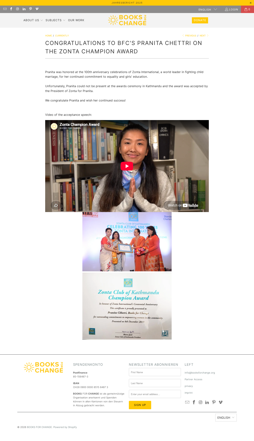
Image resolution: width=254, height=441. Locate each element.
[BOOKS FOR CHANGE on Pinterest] (30, 9)
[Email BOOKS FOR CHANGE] (5, 9)
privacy (189, 386)
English (205, 9)
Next (203, 35)
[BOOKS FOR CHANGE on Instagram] (17, 9)
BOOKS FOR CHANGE (39, 427)
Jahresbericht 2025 (127, 2)
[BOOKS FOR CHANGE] (127, 20)
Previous (190, 35)
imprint (189, 392)
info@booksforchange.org (200, 372)
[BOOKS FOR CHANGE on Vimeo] (37, 9)
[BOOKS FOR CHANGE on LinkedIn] (24, 9)
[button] (33, 20)
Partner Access (193, 379)
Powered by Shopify (65, 427)
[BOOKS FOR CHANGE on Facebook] (11, 9)
